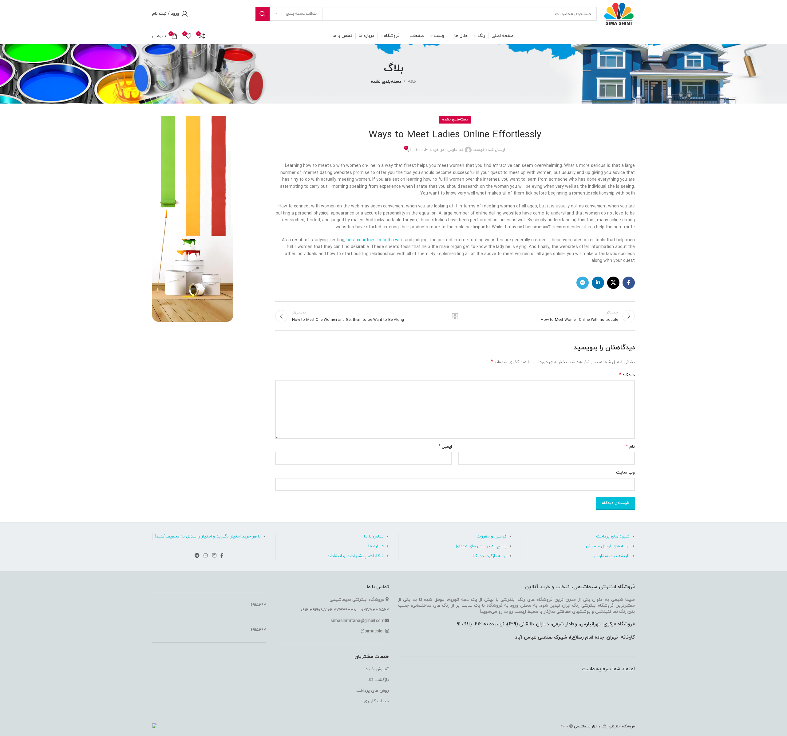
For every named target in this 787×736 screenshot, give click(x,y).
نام (630, 446)
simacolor (374, 631)
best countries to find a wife (375, 240)
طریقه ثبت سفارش (612, 556)
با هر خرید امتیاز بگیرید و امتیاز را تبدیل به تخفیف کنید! (208, 536)
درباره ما (376, 546)
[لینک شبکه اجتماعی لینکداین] (598, 283)
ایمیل (445, 446)
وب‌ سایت (625, 472)
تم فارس (455, 150)
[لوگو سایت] (619, 13)
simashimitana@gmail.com (357, 621)
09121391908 (311, 610)
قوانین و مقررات (492, 536)
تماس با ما (374, 536)
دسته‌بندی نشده (386, 82)
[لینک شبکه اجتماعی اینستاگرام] (214, 556)
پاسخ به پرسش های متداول (480, 546)
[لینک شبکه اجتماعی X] (613, 283)
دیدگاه (627, 375)
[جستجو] (262, 14)
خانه (412, 82)
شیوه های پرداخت (613, 536)
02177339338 (342, 610)
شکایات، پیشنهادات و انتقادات (355, 556)
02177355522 (375, 610)
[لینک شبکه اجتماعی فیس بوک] (629, 283)
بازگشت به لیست (455, 316)
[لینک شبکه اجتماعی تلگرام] (582, 283)
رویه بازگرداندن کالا (489, 556)
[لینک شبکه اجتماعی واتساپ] (206, 556)
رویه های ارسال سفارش (608, 546)
